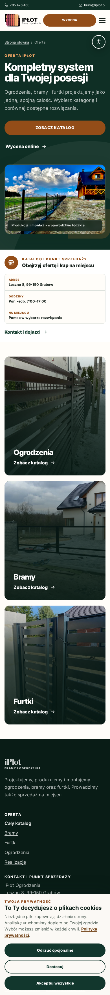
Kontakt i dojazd (22, 332)
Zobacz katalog (55, 127)
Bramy (11, 833)
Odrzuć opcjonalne (55, 950)
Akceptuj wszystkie (55, 983)
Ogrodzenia (17, 852)
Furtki (11, 842)
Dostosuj (55, 966)
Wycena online (22, 146)
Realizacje (15, 862)
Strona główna (17, 42)
